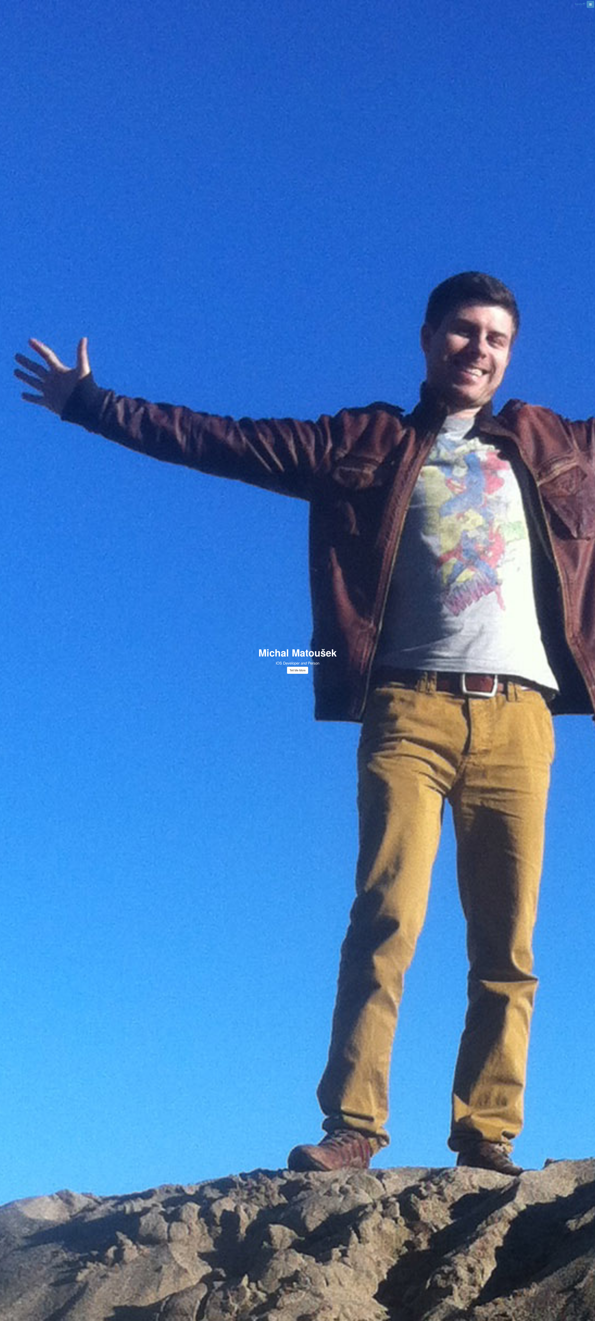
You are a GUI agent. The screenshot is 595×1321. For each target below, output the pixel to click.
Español (579, 3)
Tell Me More (298, 670)
